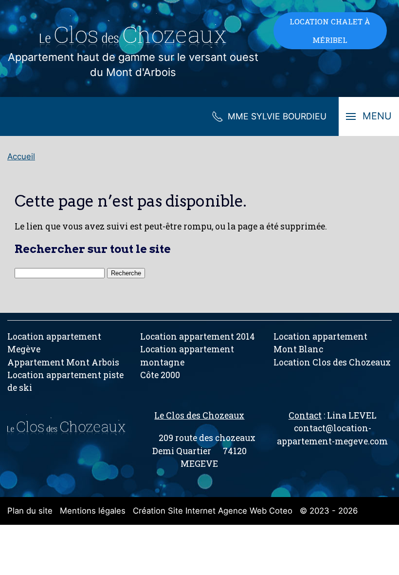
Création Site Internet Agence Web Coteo (212, 511)
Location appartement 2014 (197, 336)
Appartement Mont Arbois (63, 362)
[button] (369, 116)
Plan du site (30, 511)
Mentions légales (93, 511)
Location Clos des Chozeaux (332, 362)
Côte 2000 (160, 375)
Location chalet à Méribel (330, 31)
